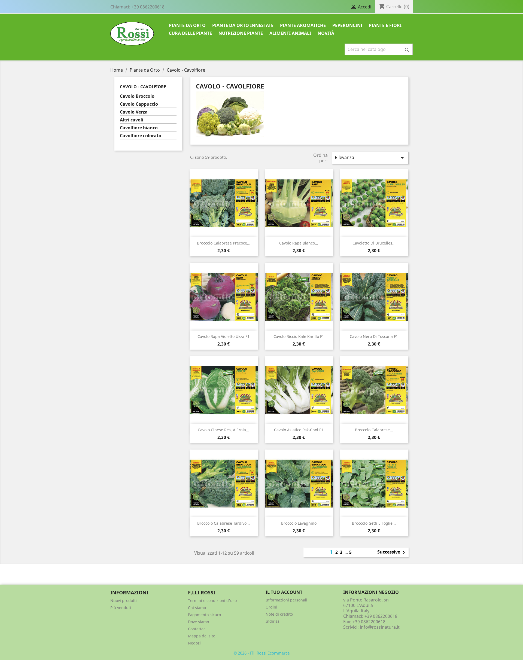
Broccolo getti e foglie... (374, 523)
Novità (326, 33)
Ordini (271, 607)
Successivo (392, 552)
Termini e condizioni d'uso (212, 600)
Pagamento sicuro (204, 614)
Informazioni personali (286, 600)
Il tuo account (284, 592)
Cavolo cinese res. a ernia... (223, 429)
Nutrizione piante (240, 33)
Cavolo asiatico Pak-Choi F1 (298, 429)
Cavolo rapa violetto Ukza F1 (223, 336)
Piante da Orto (187, 25)
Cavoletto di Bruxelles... (374, 243)
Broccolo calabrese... (374, 429)
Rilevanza (370, 157)
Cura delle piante (190, 33)
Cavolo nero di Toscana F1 (374, 336)
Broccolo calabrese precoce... (223, 243)
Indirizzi (273, 621)
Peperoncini (347, 25)
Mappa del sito (201, 635)
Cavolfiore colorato (140, 136)
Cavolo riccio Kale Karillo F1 (298, 336)
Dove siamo (198, 621)
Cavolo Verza (134, 112)
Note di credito (279, 614)
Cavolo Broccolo (137, 96)
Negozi (194, 643)
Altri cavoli (131, 120)
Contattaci (197, 628)
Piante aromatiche (303, 25)
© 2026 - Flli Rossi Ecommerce (261, 653)
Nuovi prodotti (123, 600)
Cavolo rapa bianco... (298, 243)
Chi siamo (197, 607)
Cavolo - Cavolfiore (143, 86)
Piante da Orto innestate (242, 25)
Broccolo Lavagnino (299, 523)
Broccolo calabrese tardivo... (223, 523)
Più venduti (120, 607)
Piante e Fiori (385, 25)
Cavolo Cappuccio (139, 104)
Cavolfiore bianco (139, 128)
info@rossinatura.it (380, 627)
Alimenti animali (290, 33)
